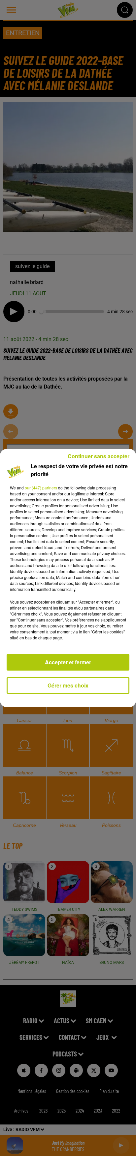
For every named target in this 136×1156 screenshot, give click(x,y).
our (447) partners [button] (41, 487)
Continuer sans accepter (98, 456)
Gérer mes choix (68, 685)
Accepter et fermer (68, 662)
